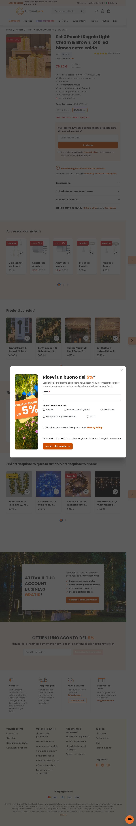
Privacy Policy (94, 427)
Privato (50, 409)
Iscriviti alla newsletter (58, 446)
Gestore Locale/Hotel (78, 409)
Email (46, 391)
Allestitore (109, 409)
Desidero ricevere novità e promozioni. (74, 427)
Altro (92, 416)
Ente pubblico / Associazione (61, 416)
